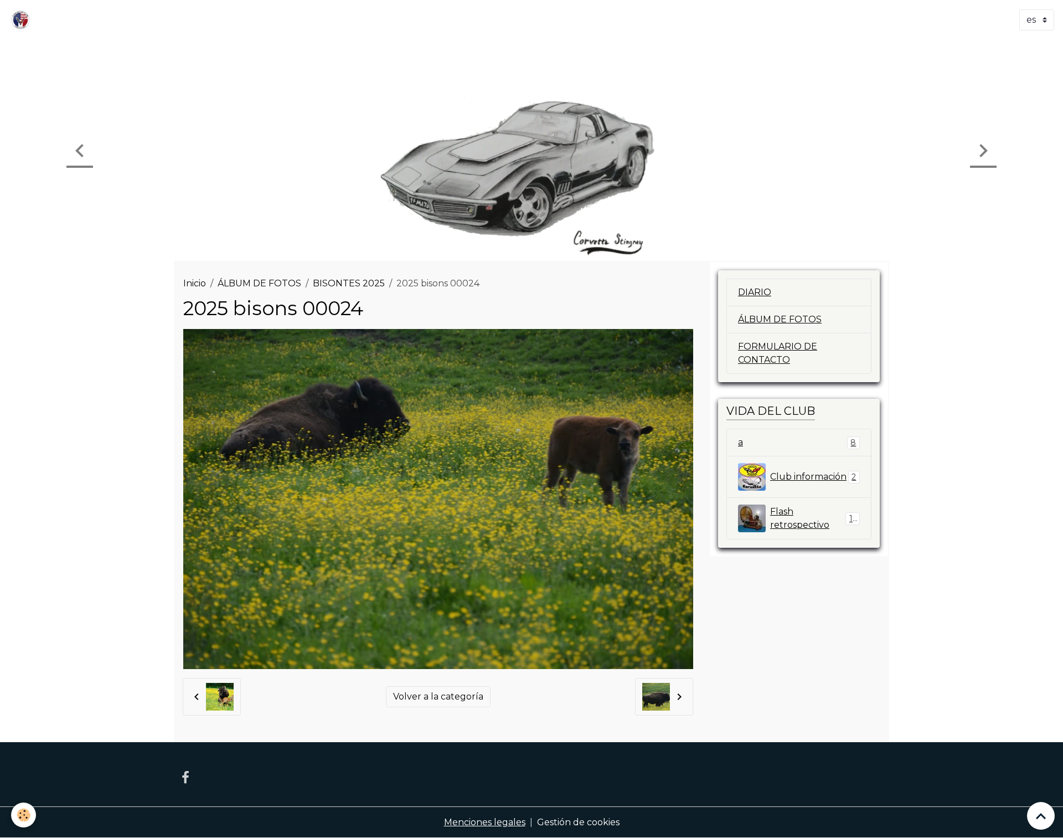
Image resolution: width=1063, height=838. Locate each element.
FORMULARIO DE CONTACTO (777, 353)
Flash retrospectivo (813, 518)
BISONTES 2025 (349, 283)
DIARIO (754, 292)
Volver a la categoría (438, 696)
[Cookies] (23, 815)
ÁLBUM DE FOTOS (259, 283)
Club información (813, 476)
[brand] (23, 20)
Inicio (194, 283)
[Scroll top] (1041, 816)
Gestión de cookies (578, 822)
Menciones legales (484, 822)
